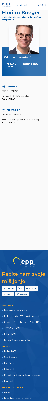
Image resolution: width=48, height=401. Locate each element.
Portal (7, 392)
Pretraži (43, 5)
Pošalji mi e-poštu (30, 63)
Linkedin (9, 294)
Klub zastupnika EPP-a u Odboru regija (22, 316)
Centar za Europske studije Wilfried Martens (24, 322)
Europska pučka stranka (15, 310)
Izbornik (23, 5)
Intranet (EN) (10, 334)
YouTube (32, 288)
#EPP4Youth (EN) (12, 328)
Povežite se (9, 363)
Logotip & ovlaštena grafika (17, 340)
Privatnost (9, 369)
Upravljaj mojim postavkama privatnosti (22, 375)
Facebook (10, 288)
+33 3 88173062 (9, 122)
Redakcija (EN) (10, 351)
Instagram (24, 294)
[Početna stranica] (6, 5)
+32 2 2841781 (8, 99)
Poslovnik (8, 381)
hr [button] (32, 5)
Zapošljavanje (10, 357)
